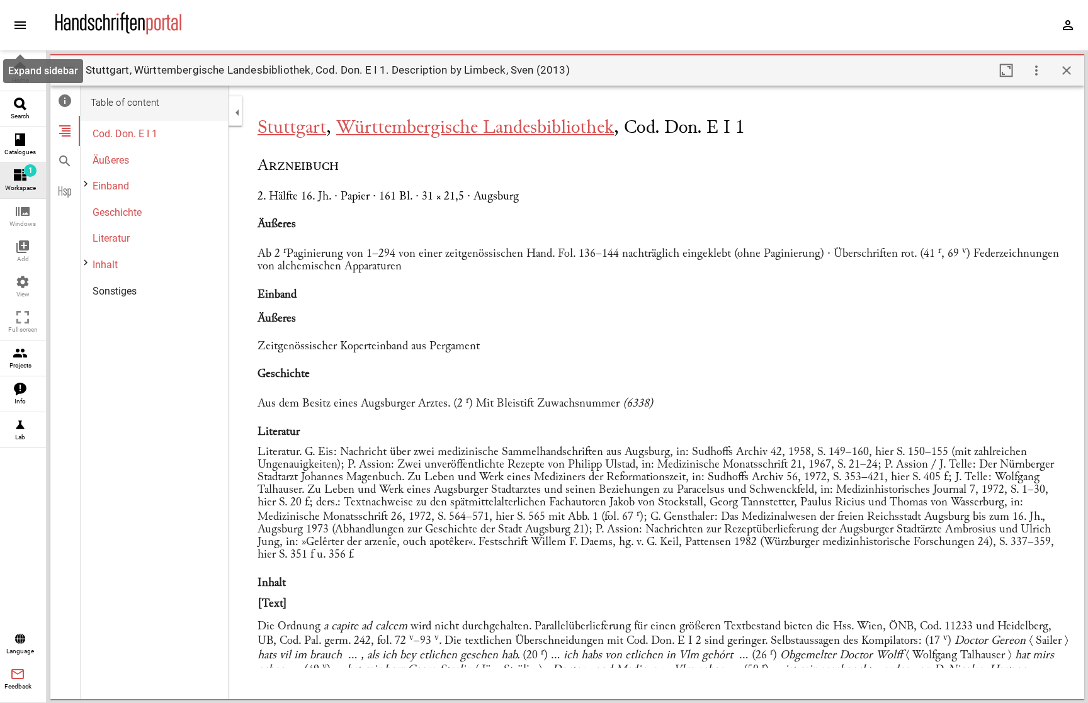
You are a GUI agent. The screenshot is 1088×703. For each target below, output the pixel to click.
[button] (23, 217)
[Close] (1066, 70)
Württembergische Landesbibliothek (475, 128)
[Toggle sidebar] (68, 70)
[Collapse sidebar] (237, 112)
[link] (23, 73)
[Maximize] (1006, 70)
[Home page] (118, 31)
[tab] (65, 101)
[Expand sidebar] (20, 25)
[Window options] (1036, 70)
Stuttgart (292, 128)
